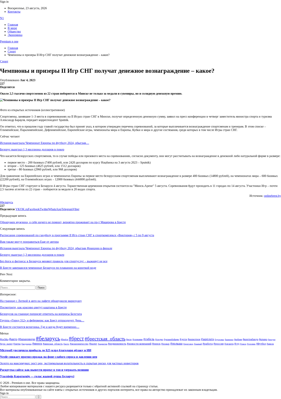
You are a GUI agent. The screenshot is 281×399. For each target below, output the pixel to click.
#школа (270, 344)
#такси (243, 344)
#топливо (251, 344)
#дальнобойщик (171, 339)
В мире (12, 28)
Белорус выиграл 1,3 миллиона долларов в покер (32, 149)
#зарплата (207, 339)
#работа (208, 343)
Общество (14, 31)
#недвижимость (117, 343)
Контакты (14, 11)
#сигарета (229, 344)
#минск (37, 343)
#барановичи (26, 339)
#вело (129, 339)
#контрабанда (250, 339)
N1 (2, 18)
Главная (13, 24)
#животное (194, 339)
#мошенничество (79, 343)
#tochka (4, 339)
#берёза (64, 339)
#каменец (229, 339)
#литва (17, 344)
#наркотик (102, 344)
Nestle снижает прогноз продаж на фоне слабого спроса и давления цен (48, 356)
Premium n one (9, 41)
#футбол (261, 343)
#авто (13, 339)
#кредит (271, 339)
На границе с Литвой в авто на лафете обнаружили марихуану (41, 301)
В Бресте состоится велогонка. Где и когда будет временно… (39, 327)
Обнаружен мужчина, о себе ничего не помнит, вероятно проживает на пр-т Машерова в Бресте (63, 222)
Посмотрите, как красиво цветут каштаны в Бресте (33, 307)
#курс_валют (6, 344)
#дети (183, 339)
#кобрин (238, 339)
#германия (137, 339)
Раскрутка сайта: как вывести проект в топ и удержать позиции (44, 369)
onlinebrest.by (272, 195)
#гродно (159, 339)
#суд (236, 343)
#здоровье (219, 339)
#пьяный (198, 344)
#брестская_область (105, 338)
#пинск (156, 343)
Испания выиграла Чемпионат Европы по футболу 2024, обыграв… (44, 143)
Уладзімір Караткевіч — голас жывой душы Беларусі (37, 376)
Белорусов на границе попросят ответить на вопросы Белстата (41, 314)
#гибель (148, 339)
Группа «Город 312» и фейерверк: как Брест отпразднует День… (42, 320)
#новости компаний (139, 343)
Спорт (4, 61)
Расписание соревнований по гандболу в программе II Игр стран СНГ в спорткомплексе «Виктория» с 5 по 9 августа (77, 235)
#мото (66, 344)
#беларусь (6, 202)
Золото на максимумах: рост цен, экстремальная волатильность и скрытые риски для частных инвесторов (69, 363)
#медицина (26, 344)
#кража (263, 339)
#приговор (188, 344)
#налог (93, 343)
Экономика (15, 35)
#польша (176, 343)
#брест (76, 338)
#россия (219, 343)
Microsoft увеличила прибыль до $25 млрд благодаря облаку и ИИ (45, 350)
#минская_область (53, 344)
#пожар (165, 343)
